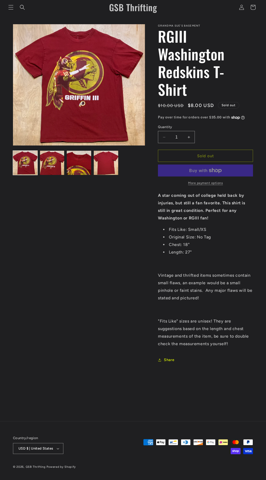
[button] (11, 7)
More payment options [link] (205, 183)
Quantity (165, 127)
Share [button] (169, 360)
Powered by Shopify (61, 467)
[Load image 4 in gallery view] (106, 163)
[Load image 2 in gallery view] (52, 163)
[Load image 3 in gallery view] (79, 163)
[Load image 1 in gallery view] (25, 163)
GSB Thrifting (36, 467)
